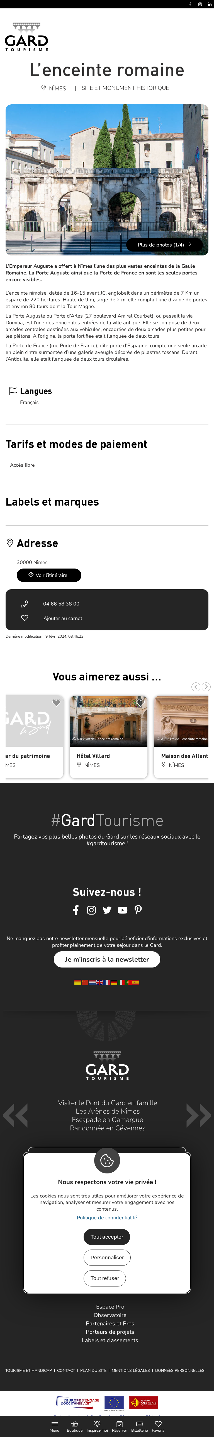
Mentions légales (131, 1370)
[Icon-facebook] (76, 910)
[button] (195, 686)
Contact (66, 1370)
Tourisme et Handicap (28, 1370)
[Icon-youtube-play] (123, 910)
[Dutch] (92, 982)
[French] (107, 982)
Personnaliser (107, 1257)
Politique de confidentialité (107, 1217)
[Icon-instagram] (91, 910)
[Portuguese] (128, 982)
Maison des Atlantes (187, 755)
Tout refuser (105, 1278)
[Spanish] (136, 982)
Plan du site (93, 1370)
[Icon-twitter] (107, 910)
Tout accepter (107, 1237)
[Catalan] (78, 982)
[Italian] (121, 982)
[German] (114, 982)
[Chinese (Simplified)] (85, 982)
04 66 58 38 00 (61, 603)
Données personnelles (180, 1370)
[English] (99, 982)
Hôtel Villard (93, 755)
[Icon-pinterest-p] (138, 910)
